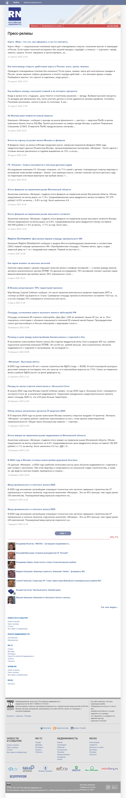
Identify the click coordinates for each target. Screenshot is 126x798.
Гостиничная (62, 750)
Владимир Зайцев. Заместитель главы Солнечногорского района (46, 562)
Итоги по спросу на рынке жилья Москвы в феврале (36, 140)
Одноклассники (62, 728)
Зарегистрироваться (33, 2)
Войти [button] (16, 2)
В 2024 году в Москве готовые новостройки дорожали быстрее (42, 459)
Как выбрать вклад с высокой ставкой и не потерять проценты (42, 91)
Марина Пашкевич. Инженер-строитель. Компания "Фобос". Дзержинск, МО (50, 571)
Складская (61, 757)
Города (10, 649)
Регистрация (94, 742)
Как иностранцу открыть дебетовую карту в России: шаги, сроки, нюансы (48, 66)
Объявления (13, 638)
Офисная (61, 747)
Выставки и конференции (18, 629)
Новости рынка (14, 621)
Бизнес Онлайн (79, 728)
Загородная (61, 745)
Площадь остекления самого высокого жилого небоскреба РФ (42, 312)
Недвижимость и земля (51, 26)
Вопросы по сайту (96, 747)
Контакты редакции (87, 785)
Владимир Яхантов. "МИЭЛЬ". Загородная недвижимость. (43, 543)
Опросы (11, 659)
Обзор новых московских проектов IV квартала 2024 (36, 410)
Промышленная (63, 754)
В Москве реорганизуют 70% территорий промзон (35, 287)
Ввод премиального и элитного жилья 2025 (31, 484)
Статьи (10, 626)
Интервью (12, 654)
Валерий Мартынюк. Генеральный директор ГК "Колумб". (42, 552)
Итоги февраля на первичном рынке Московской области (39, 189)
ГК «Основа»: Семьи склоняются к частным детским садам (40, 164)
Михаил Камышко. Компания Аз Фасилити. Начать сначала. (43, 597)
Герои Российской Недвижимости (21, 656)
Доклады (11, 651)
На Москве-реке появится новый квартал (30, 115)
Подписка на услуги (87, 787)
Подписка (19, 716)
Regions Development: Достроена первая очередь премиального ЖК (45, 238)
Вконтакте (47, 728)
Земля (59, 759)
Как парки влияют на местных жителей (29, 263)
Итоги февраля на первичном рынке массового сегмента (39, 213)
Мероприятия (13, 640)
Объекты (11, 661)
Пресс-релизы (13, 624)
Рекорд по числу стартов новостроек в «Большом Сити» (39, 386)
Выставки (93, 750)
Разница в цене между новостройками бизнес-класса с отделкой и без (46, 336)
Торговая (60, 752)
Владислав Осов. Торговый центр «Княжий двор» (38, 589)
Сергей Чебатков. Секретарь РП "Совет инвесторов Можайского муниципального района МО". (59, 580)
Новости (34, 26)
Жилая (59, 742)
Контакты (11, 684)
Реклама (27, 716)
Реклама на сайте (87, 790)
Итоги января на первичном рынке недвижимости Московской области (47, 435)
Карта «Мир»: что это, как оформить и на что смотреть (38, 41)
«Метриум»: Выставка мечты (23, 361)
